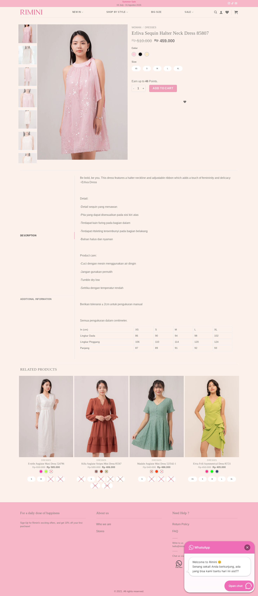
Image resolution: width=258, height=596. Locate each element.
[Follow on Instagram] (229, 3)
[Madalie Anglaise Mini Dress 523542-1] (157, 416)
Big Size (156, 12)
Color (135, 48)
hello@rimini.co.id (181, 546)
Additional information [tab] (36, 299)
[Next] (121, 92)
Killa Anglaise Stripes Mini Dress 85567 (101, 463)
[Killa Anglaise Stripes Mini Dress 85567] (101, 416)
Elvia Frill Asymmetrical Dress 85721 (212, 463)
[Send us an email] (236, 3)
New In (76, 12)
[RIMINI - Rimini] (33, 12)
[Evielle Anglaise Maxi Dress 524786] (46, 416)
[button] (247, 547)
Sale (188, 12)
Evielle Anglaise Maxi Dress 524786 (46, 463)
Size (134, 62)
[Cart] (236, 12)
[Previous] (43, 92)
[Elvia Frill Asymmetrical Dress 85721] (212, 416)
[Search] (215, 12)
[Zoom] (41, 155)
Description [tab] (28, 235)
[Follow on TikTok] (232, 3)
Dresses (150, 27)
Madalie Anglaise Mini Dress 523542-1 (156, 463)
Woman (136, 27)
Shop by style (115, 12)
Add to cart (163, 88)
